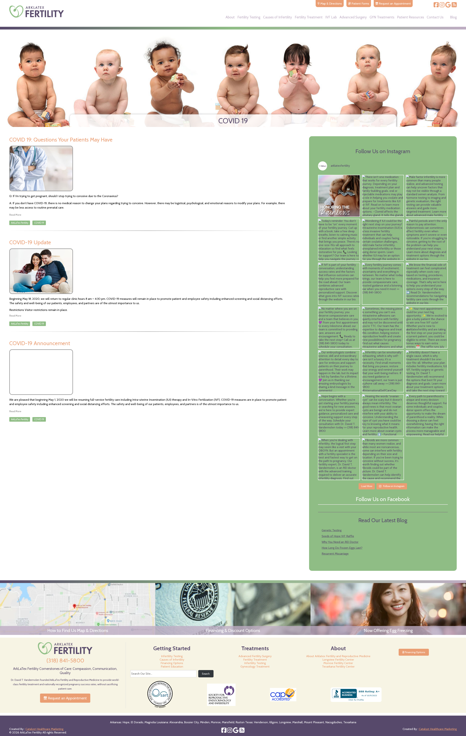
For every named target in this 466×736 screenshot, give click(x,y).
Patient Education (172, 666)
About (230, 17)
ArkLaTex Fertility (19, 222)
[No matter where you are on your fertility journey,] (339, 328)
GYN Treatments (382, 17)
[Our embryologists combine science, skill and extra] (339, 371)
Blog (453, 17)
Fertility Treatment (309, 17)
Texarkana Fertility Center (338, 666)
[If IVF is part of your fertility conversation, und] (339, 284)
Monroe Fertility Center (338, 663)
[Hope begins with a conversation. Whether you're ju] (339, 415)
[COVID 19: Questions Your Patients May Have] (148, 168)
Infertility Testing (172, 656)
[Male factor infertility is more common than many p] (427, 196)
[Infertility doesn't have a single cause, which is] (427, 371)
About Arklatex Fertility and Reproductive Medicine (338, 656)
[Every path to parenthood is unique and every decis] (427, 415)
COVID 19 (39, 222)
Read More (15, 214)
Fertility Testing (248, 17)
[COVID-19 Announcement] (148, 372)
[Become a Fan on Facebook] (436, 6)
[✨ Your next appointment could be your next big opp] (427, 328)
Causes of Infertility (277, 17)
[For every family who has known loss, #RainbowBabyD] (339, 196)
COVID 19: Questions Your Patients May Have (60, 139)
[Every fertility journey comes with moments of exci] (383, 284)
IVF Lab (331, 17)
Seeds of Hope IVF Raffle (338, 536)
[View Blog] (454, 6)
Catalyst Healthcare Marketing (44, 729)
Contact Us (435, 17)
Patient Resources (410, 17)
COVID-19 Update (30, 242)
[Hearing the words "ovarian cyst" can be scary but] (383, 415)
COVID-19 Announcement (39, 343)
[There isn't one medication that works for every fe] (383, 196)
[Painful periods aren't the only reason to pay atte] (427, 240)
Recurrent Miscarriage (335, 553)
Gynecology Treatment (255, 666)
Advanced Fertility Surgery (255, 656)
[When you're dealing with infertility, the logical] (339, 459)
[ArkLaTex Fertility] (36, 16)
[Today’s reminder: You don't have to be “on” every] (339, 240)
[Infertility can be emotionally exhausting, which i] (383, 371)
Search (206, 673)
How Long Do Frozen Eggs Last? (342, 547)
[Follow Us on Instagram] (442, 6)
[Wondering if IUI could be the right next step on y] (383, 240)
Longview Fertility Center (338, 659)
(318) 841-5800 (65, 660)
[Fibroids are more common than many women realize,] (383, 459)
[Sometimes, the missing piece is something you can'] (383, 328)
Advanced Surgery (353, 17)
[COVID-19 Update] (148, 271)
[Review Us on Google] (448, 6)
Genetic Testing (331, 530)
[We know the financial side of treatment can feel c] (427, 284)
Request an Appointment (67, 698)
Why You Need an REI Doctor (340, 542)
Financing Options (172, 663)
